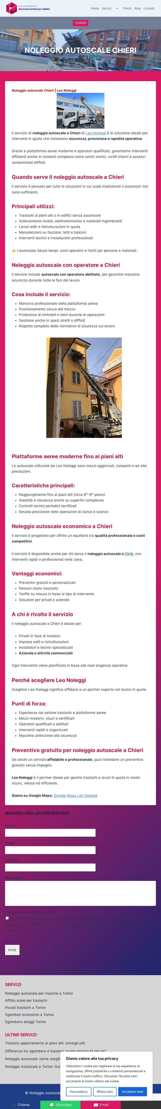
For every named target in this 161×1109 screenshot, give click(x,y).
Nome (11, 826)
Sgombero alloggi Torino (25, 1022)
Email (10, 843)
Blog (138, 8)
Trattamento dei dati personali (30, 912)
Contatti (149, 8)
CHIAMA (80, 22)
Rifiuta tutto (105, 1091)
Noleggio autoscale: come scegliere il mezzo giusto (48, 1059)
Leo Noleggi (96, 133)
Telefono (13, 860)
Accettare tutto (132, 1091)
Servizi (106, 8)
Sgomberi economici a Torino (29, 1015)
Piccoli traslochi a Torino (25, 1007)
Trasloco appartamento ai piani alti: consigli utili (45, 1043)
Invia (12, 950)
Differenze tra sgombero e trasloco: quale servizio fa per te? (55, 1051)
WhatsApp (60, 1104)
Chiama (20, 1104)
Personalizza (78, 1091)
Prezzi (127, 8)
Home (95, 8)
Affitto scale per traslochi (26, 1000)
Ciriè (129, 554)
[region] (106, 1076)
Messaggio (15, 878)
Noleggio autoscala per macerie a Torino (39, 993)
